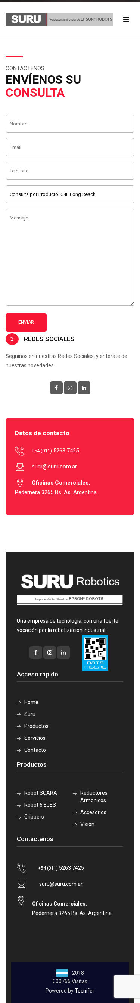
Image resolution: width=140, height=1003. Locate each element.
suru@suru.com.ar (54, 466)
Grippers (34, 817)
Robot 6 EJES (40, 805)
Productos (36, 726)
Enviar (26, 322)
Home (31, 702)
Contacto (35, 750)
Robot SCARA (40, 793)
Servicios (35, 738)
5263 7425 (55, 450)
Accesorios (93, 812)
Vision (87, 824)
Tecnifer (84, 991)
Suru (29, 714)
